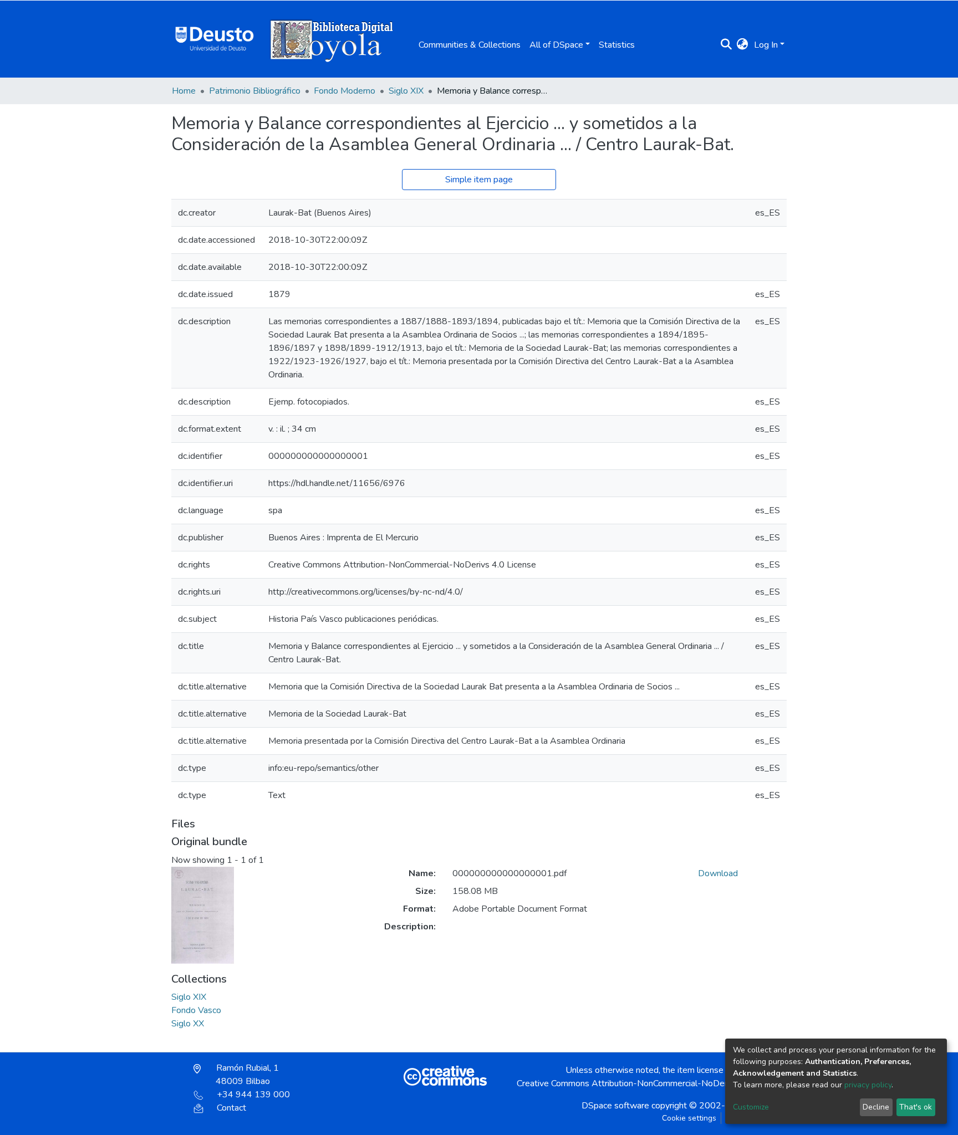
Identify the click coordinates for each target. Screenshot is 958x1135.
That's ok (915, 1107)
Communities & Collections (470, 45)
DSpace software (615, 1106)
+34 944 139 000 (253, 1094)
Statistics (617, 45)
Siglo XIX (406, 91)
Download (718, 873)
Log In (766, 45)
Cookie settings (689, 1118)
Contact (231, 1108)
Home (184, 91)
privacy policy (867, 1085)
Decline (876, 1107)
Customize (751, 1107)
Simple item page (479, 179)
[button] (742, 45)
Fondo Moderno (344, 91)
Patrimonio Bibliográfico (254, 91)
